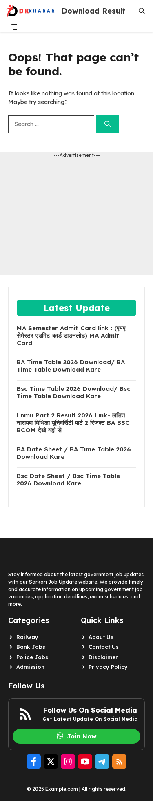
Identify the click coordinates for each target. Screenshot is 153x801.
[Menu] (13, 27)
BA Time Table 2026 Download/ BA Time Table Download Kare (71, 366)
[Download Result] (30, 11)
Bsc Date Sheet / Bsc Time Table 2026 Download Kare (68, 479)
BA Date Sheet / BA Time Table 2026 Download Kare (74, 453)
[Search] (107, 124)
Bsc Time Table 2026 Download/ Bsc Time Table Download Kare (74, 392)
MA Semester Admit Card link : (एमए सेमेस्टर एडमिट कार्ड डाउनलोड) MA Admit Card (71, 336)
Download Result (93, 11)
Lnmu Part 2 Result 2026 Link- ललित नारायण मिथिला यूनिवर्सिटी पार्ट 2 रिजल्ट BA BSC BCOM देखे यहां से (73, 423)
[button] (142, 11)
